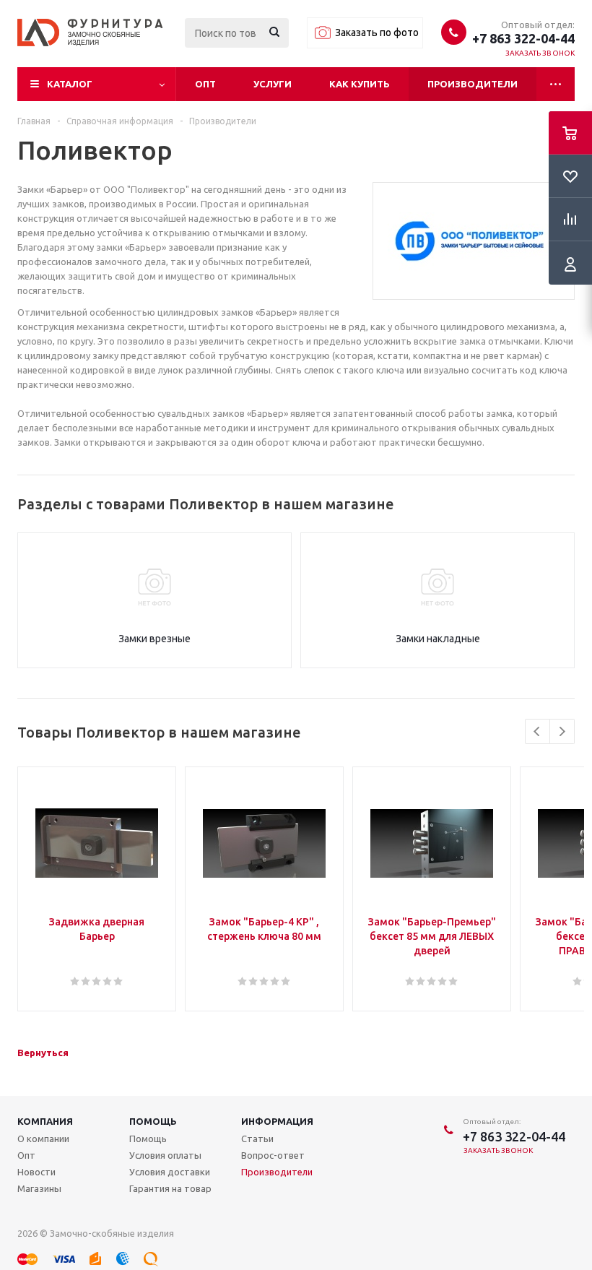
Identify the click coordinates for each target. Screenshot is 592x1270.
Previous (537, 731)
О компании (43, 1138)
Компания (45, 1121)
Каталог (69, 84)
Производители (472, 84)
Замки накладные (438, 638)
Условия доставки (169, 1172)
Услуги (272, 84)
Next (562, 731)
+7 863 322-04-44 (523, 38)
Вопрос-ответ (273, 1155)
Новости (36, 1172)
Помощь (153, 1121)
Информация (277, 1121)
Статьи (257, 1138)
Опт (205, 84)
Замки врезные (154, 638)
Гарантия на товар (170, 1188)
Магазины (39, 1188)
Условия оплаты (165, 1155)
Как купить (359, 84)
